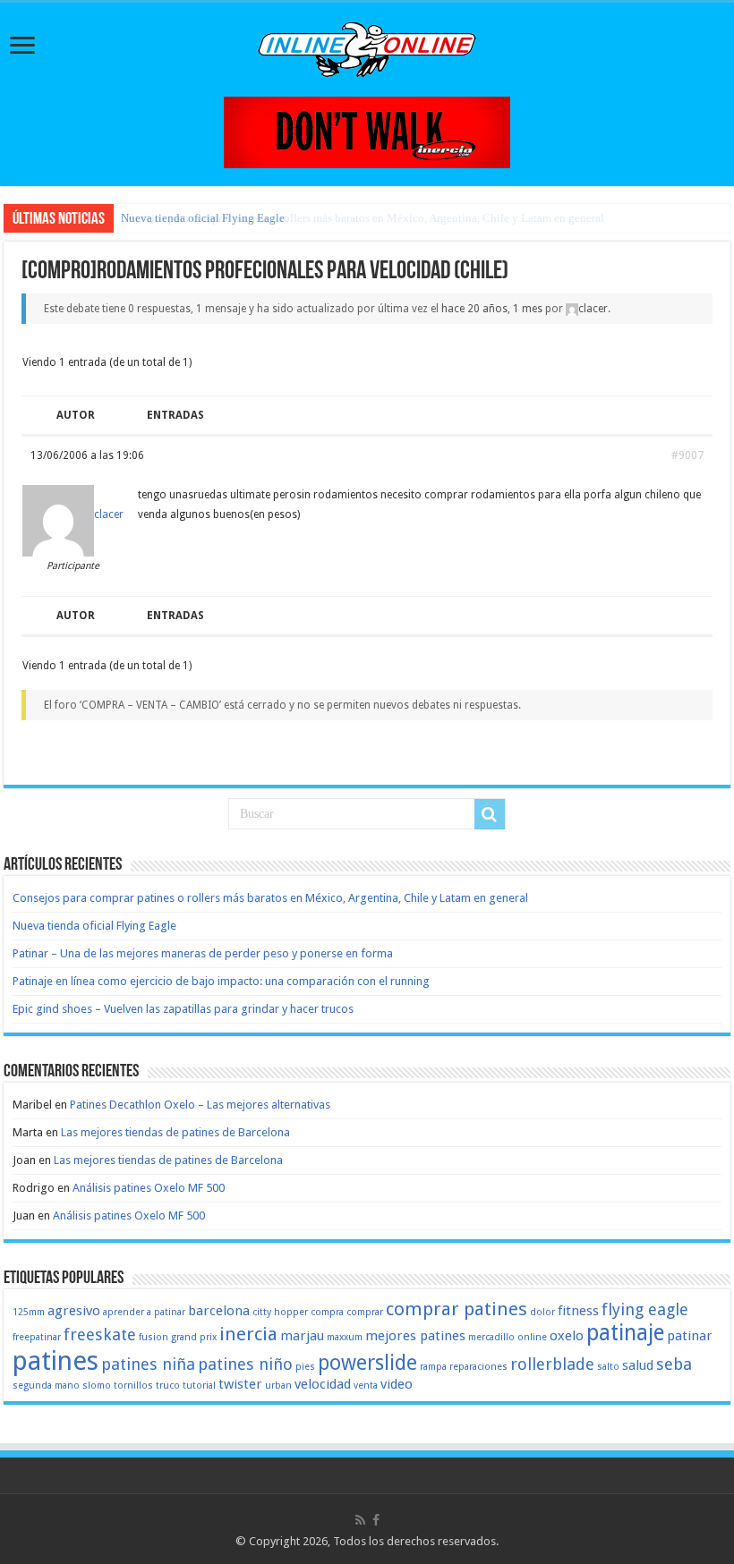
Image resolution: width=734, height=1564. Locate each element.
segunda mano (46, 1385)
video (396, 1384)
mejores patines (415, 1336)
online (532, 1337)
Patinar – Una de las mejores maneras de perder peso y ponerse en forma (203, 953)
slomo (96, 1385)
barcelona (219, 1311)
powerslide (367, 1362)
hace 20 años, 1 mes (491, 308)
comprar (364, 1312)
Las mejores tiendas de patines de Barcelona (175, 1132)
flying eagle (645, 1309)
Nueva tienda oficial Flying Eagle (203, 218)
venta (366, 1385)
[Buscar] (489, 814)
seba (674, 1364)
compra (327, 1312)
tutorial (199, 1385)
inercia (248, 1334)
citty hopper (280, 1312)
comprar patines (456, 1309)
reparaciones (478, 1367)
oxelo (567, 1336)
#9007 (687, 455)
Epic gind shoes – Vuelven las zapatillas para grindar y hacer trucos (183, 1009)
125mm (29, 1312)
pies (305, 1367)
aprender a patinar (144, 1312)
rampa (433, 1367)
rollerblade (552, 1364)
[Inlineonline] (367, 46)
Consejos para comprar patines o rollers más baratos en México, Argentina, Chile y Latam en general (270, 898)
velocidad (322, 1384)
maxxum (345, 1337)
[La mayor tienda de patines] (367, 131)
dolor (542, 1312)
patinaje (625, 1333)
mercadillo (491, 1337)
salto (608, 1367)
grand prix (194, 1337)
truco (168, 1385)
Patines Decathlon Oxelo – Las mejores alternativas (200, 1104)
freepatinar (37, 1337)
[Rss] (360, 1520)
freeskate (100, 1334)
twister (240, 1384)
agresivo (73, 1311)
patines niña (148, 1364)
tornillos (133, 1385)
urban (278, 1385)
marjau (302, 1336)
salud (637, 1365)
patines (55, 1361)
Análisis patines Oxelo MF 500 (149, 1187)
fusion (153, 1337)
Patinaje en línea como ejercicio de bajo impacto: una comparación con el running (221, 981)
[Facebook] (376, 1520)
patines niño (245, 1364)
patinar (690, 1336)
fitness (578, 1311)
